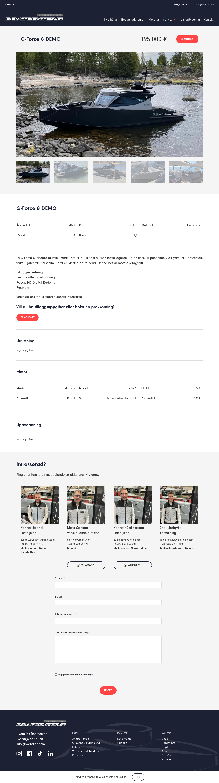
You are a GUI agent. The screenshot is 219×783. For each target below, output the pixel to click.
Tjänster (122, 733)
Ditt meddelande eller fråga (72, 632)
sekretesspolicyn (84, 674)
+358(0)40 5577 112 (32, 543)
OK (138, 777)
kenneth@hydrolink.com (127, 539)
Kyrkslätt (167, 759)
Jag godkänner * (76, 674)
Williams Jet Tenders (85, 751)
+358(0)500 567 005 (125, 543)
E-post (60, 596)
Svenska (9, 4)
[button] (198, 104)
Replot (166, 747)
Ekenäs (166, 755)
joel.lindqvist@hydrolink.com (176, 539)
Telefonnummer (65, 614)
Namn (60, 578)
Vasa (165, 738)
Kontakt (209, 19)
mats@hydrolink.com (79, 539)
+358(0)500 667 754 (78, 543)
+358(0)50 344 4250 (171, 543)
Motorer (154, 19)
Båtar (75, 733)
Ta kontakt (187, 39)
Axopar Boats (81, 738)
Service (168, 19)
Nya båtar (110, 19)
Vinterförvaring (190, 19)
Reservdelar (125, 738)
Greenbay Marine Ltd (86, 742)
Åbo (164, 751)
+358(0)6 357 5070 (182, 4)
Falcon (76, 747)
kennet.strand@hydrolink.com (38, 539)
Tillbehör (122, 742)
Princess (77, 755)
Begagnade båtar (132, 19)
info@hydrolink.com (205, 4)
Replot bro (169, 742)
